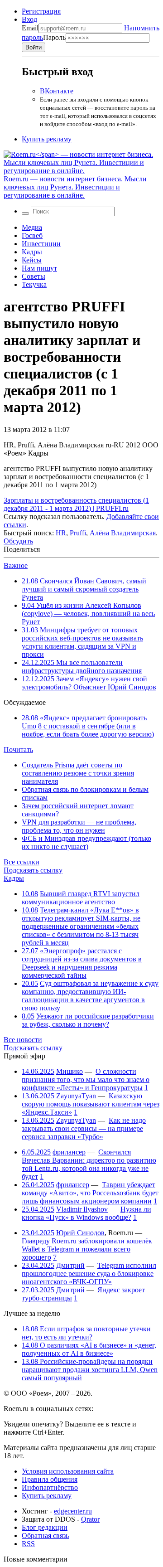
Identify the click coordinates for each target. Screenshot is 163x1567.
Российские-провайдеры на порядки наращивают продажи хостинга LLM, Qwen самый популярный (90, 1370)
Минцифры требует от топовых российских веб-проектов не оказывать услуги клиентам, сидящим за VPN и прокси (82, 642)
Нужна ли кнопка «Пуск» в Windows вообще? (86, 1213)
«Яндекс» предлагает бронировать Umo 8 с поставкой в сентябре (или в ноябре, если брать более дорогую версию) (88, 726)
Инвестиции (41, 243)
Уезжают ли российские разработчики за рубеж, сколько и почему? (88, 1020)
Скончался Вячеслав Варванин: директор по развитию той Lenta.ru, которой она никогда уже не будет (89, 1164)
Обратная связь (45, 1535)
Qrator (90, 1519)
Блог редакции (44, 1527)
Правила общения (49, 1479)
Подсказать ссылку (33, 870)
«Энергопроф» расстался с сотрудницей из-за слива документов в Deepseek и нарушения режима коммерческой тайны (82, 963)
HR (61, 533)
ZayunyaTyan (76, 1096)
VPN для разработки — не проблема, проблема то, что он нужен (79, 826)
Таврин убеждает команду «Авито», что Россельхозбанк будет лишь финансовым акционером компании (90, 1193)
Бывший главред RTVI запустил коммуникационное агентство (80, 898)
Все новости (23, 1039)
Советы (33, 276)
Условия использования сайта (68, 1471)
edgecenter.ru (73, 1511)
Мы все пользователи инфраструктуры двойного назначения (82, 666)
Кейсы (32, 260)
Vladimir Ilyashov (82, 1209)
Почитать (18, 749)
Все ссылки (21, 862)
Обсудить (18, 541)
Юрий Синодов (80, 1233)
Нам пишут (39, 268)
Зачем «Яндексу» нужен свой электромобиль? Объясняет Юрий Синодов (89, 683)
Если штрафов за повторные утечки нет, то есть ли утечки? (86, 1333)
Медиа (32, 227)
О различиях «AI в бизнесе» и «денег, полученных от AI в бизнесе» (89, 1349)
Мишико (69, 1071)
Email (30, 28)
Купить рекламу (47, 139)
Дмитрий (70, 1265)
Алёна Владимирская (123, 533)
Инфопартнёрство (50, 1487)
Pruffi (78, 533)
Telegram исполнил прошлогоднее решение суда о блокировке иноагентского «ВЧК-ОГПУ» (89, 1273)
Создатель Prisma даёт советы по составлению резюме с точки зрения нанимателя (78, 773)
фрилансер (69, 1152)
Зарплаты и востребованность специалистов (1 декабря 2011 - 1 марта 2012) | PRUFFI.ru (76, 504)
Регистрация (41, 11)
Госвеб (32, 235)
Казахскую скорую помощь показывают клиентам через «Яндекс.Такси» (90, 1104)
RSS (28, 1544)
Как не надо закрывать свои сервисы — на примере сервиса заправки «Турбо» (84, 1128)
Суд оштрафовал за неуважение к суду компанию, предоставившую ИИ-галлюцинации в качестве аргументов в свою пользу (90, 996)
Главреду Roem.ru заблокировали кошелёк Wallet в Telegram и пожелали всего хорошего (87, 1249)
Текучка (34, 284)
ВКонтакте (56, 91)
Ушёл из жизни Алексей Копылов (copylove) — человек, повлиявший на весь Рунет (88, 614)
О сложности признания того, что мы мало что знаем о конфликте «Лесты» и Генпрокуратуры (85, 1079)
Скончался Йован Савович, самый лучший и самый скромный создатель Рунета (84, 589)
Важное (16, 565)
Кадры (32, 252)
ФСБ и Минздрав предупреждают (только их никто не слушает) (86, 842)
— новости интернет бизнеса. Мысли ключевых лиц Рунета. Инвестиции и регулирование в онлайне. (75, 187)
